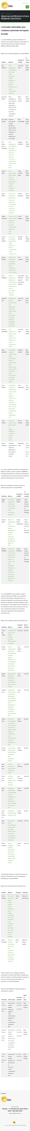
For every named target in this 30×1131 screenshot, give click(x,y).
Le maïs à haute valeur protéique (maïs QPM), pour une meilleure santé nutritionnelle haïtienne (12, 754)
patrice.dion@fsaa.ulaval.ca (15, 1113)
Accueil (2, 13)
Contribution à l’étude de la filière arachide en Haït (12, 813)
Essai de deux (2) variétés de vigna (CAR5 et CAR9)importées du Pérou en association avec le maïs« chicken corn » (12, 245)
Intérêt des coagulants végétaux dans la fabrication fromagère (12, 780)
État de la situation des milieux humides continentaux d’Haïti (11, 768)
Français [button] (25, 3)
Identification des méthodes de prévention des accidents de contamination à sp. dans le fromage (12, 680)
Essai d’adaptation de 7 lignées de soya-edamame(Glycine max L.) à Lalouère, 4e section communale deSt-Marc (13, 338)
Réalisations (9, 13)
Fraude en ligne (19, 1125)
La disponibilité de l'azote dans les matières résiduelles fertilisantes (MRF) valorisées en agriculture (12, 637)
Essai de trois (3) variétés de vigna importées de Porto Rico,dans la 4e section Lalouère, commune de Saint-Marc (13, 225)
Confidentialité (24, 1125)
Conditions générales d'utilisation (12, 1125)
